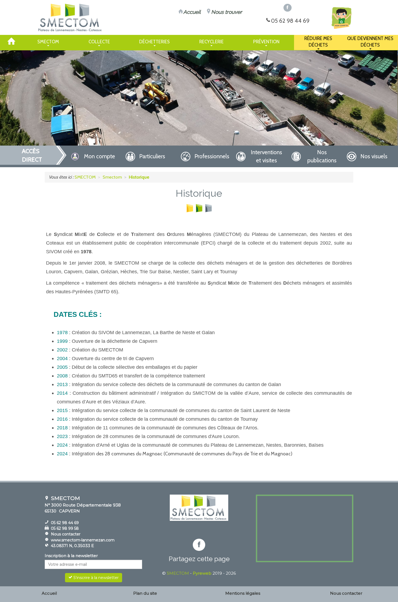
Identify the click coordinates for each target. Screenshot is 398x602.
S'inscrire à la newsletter (95, 577)
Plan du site (145, 593)
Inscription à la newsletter (71, 555)
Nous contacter (65, 534)
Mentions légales (242, 593)
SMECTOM (178, 573)
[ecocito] (341, 17)
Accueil (49, 593)
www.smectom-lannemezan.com (83, 540)
